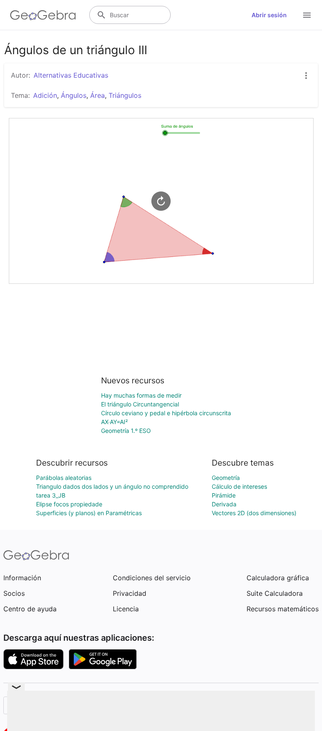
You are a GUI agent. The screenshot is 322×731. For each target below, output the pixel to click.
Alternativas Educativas (71, 75)
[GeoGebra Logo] (43, 15)
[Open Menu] (307, 15)
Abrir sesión (269, 14)
